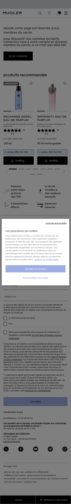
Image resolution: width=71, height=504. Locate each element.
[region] (35, 252)
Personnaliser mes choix (35, 277)
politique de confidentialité (46, 259)
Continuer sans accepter (56, 223)
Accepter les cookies (35, 268)
